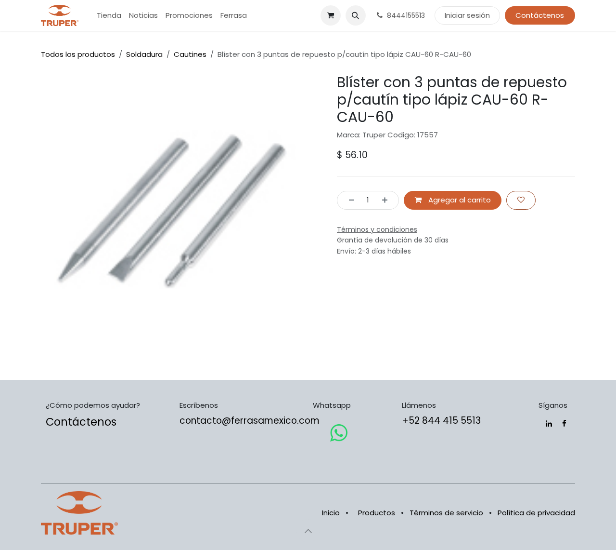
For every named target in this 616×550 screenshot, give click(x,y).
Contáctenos (539, 15)
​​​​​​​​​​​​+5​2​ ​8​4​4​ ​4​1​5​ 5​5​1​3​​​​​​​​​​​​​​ (441, 420)
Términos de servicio (446, 513)
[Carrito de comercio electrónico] (331, 15)
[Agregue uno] (387, 200)
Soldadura (144, 54)
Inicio (331, 513)
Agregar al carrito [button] (458, 200)
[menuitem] (109, 15)
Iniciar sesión (467, 15)
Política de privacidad (536, 513)
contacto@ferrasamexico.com (250, 420)
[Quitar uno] (348, 200)
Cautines (190, 54)
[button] (356, 15)
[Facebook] (564, 423)
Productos (376, 513)
